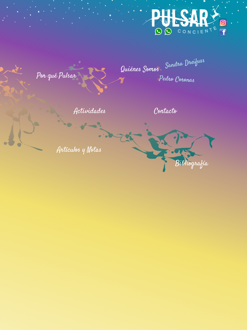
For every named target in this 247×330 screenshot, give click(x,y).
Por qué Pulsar (56, 76)
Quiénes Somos (140, 69)
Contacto (165, 111)
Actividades (90, 111)
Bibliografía (191, 163)
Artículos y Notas (79, 150)
